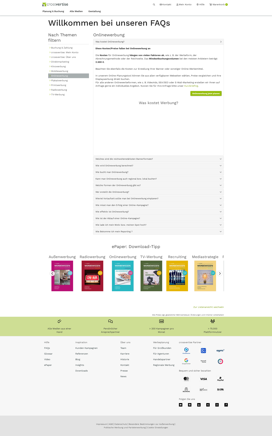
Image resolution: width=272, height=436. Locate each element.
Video (47, 359)
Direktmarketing (60, 61)
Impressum (101, 424)
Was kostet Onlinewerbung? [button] (109, 41)
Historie (124, 359)
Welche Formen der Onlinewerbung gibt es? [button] (118, 185)
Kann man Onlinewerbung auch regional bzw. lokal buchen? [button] (126, 179)
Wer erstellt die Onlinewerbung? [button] (112, 192)
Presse (124, 370)
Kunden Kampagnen (86, 348)
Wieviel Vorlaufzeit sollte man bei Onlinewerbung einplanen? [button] (126, 198)
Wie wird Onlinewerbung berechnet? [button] (114, 165)
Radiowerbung (59, 89)
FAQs (47, 348)
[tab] (158, 42)
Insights (79, 365)
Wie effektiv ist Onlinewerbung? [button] (112, 211)
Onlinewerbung (59, 75)
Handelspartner (161, 359)
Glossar (48, 353)
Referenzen (81, 353)
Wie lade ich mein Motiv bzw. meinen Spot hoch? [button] (120, 225)
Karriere (124, 353)
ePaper (48, 365)
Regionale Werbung (163, 365)
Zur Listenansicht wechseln (208, 307)
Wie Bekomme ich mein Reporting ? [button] (113, 231)
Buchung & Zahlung (62, 47)
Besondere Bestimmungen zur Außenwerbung (151, 424)
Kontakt (124, 365)
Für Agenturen (161, 353)
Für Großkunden (162, 348)
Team (123, 348)
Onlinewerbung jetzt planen (206, 93)
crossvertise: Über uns (63, 57)
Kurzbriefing (191, 86)
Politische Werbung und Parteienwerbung (124, 427)
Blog (77, 359)
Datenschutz (120, 424)
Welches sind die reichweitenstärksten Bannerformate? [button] (124, 159)
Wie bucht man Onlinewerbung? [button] (111, 172)
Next (219, 273)
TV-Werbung (58, 94)
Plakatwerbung (59, 80)
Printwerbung (58, 85)
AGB (111, 424)
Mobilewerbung (59, 71)
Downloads (81, 370)
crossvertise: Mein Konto (64, 52)
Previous (52, 273)
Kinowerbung (58, 66)
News (123, 376)
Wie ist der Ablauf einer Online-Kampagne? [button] (117, 218)
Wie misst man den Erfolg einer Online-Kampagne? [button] (121, 205)
